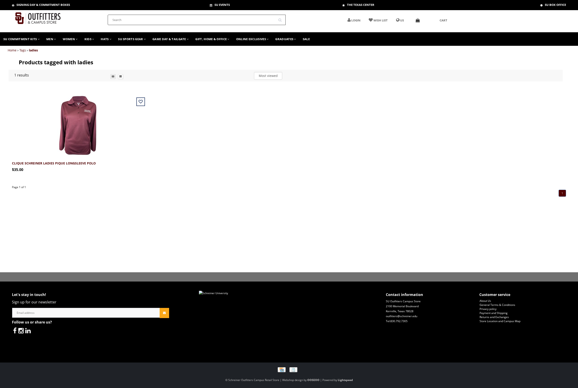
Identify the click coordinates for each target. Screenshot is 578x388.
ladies (33, 50)
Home (12, 50)
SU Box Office (555, 5)
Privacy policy (488, 309)
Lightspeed (345, 380)
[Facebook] (15, 330)
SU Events (222, 5)
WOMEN (69, 39)
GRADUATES (284, 39)
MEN (50, 39)
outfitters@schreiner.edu (401, 316)
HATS (105, 39)
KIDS (88, 39)
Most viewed (268, 76)
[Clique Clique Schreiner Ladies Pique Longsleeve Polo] (78, 123)
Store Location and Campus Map (500, 321)
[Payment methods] (289, 369)
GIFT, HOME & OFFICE (211, 39)
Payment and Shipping (494, 313)
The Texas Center (360, 5)
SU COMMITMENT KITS (20, 39)
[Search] (281, 18)
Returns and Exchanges (494, 317)
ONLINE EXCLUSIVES (251, 39)
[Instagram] (21, 330)
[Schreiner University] (38, 17)
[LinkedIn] (28, 330)
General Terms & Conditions (497, 305)
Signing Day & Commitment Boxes (43, 5)
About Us (485, 301)
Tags (22, 50)
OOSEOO (313, 380)
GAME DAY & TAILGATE (169, 39)
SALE (306, 39)
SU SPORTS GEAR (131, 39)
